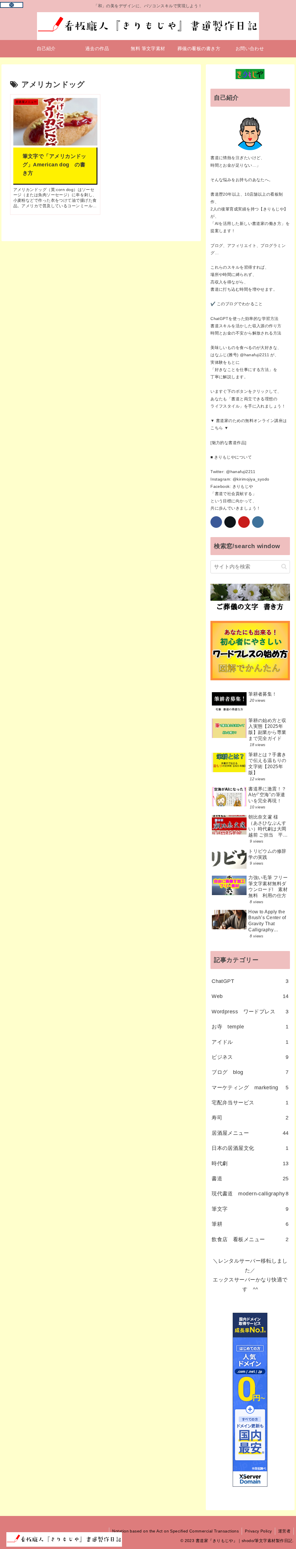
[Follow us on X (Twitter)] (230, 522)
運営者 (284, 1531)
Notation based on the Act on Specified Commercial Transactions (175, 1531)
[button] (284, 566)
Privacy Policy (258, 1531)
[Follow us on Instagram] (258, 522)
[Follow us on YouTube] (244, 522)
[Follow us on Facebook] (216, 522)
